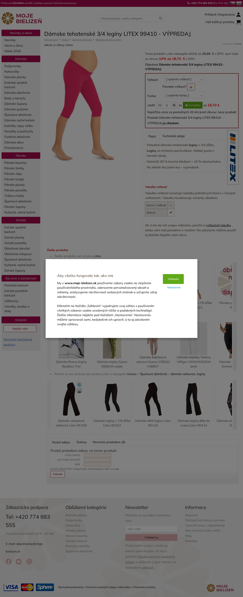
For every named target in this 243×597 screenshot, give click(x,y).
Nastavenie (174, 287)
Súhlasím (173, 279)
